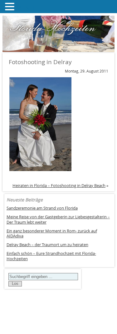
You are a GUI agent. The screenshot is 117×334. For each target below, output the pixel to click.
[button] (10, 6)
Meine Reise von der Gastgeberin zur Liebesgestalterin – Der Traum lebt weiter (58, 219)
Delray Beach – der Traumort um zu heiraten (47, 244)
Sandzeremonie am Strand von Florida (42, 208)
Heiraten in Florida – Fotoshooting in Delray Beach (58, 185)
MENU (25, 8)
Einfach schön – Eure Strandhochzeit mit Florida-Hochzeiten (51, 256)
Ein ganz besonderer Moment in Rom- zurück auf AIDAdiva (52, 233)
